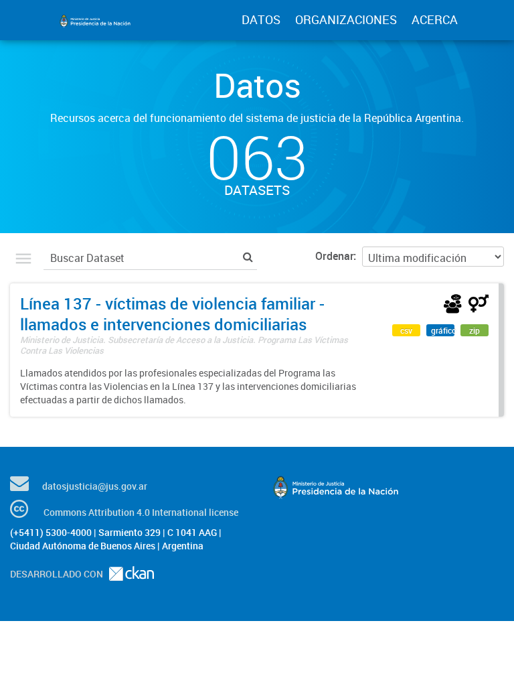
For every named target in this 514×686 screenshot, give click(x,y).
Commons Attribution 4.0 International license (141, 512)
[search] (248, 256)
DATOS (261, 19)
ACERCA (435, 19)
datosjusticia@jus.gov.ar (94, 486)
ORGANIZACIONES (346, 19)
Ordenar (334, 256)
